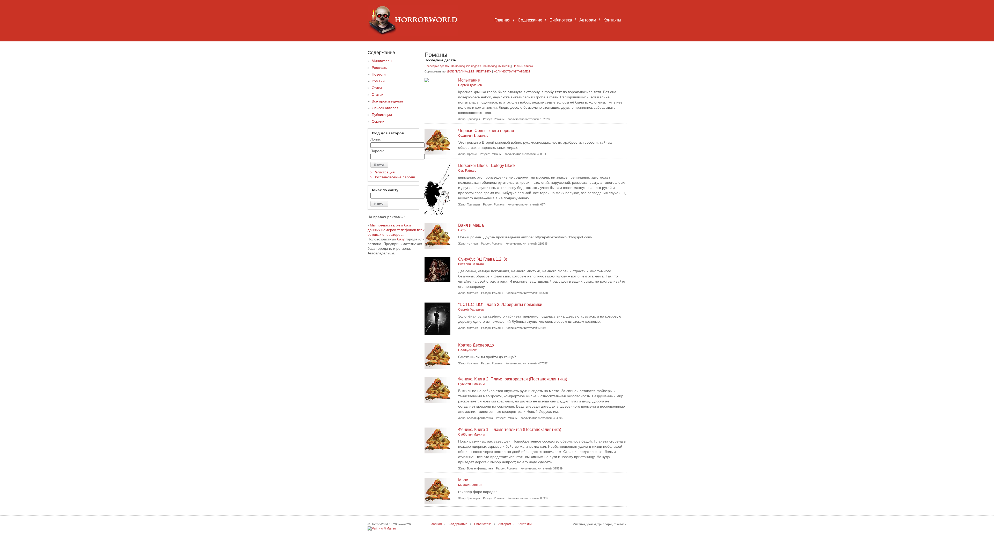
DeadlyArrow (467, 350)
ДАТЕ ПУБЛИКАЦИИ (460, 71)
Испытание (469, 80)
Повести (379, 74)
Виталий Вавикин (471, 264)
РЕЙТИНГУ (483, 71)
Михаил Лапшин (470, 485)
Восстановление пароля (394, 177)
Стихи (377, 88)
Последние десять (437, 66)
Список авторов (385, 108)
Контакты (612, 20)
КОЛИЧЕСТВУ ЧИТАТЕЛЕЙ (512, 71)
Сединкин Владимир (473, 135)
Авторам (587, 20)
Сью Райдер (467, 170)
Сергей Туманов (470, 85)
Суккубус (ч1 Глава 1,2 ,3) (482, 259)
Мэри (463, 480)
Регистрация (384, 172)
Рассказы (380, 67)
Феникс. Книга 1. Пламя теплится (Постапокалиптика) (509, 429)
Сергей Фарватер (471, 309)
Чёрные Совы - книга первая (486, 130)
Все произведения (387, 101)
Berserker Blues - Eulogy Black (486, 165)
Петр (462, 230)
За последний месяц (496, 66)
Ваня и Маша (471, 225)
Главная (502, 20)
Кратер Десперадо (476, 345)
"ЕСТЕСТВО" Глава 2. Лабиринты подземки (500, 304)
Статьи (377, 94)
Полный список (523, 66)
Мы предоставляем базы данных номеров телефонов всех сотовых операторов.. (396, 230)
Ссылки (378, 121)
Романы (378, 81)
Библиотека (561, 20)
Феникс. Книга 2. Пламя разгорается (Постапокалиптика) (512, 379)
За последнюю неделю (466, 66)
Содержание (530, 20)
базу (401, 239)
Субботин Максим (471, 384)
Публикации (382, 115)
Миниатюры (382, 61)
